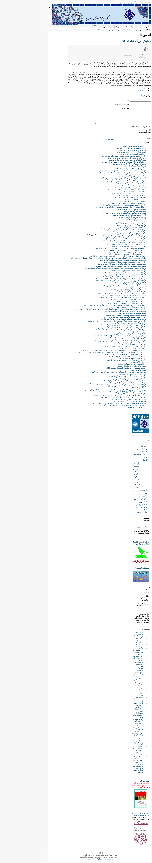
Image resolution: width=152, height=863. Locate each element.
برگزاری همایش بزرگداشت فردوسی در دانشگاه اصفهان (127, 303)
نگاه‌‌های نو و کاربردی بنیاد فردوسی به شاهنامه (130, 187)
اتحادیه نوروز (143, 502)
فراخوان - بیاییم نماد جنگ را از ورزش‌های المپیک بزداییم (127, 376)
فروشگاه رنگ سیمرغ (142, 568)
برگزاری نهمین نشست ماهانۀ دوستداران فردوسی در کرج (126, 242)
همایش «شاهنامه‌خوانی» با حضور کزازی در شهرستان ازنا (127, 382)
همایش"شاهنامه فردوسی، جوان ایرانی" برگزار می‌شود (127, 160)
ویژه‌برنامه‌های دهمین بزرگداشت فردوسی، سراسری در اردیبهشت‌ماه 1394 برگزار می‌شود (115, 389)
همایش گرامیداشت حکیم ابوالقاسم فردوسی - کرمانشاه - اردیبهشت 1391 (121, 293)
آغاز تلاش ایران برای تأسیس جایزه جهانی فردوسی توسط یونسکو (124, 178)
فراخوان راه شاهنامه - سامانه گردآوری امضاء (130, 378)
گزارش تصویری (137, 483)
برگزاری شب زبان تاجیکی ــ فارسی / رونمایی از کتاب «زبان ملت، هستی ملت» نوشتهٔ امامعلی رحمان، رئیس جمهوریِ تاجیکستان (137, 736)
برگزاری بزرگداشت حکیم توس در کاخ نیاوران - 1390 (128, 225)
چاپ (145, 48)
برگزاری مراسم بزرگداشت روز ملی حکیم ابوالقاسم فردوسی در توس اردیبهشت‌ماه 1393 (115, 384)
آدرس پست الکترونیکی (122, 104)
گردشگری (143, 490)
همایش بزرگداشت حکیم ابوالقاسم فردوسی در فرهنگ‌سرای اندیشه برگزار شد (120, 329)
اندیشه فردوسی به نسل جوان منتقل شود (132, 313)
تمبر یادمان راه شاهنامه (138, 388)
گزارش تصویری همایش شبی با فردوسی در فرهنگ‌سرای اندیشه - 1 (123, 325)
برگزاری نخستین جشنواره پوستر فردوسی (132, 358)
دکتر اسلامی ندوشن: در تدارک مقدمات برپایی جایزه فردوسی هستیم (123, 240)
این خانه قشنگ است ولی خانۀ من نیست (138, 685)
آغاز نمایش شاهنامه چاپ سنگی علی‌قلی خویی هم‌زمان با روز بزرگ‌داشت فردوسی (118, 403)
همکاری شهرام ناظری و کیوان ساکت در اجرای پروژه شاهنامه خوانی (123, 181)
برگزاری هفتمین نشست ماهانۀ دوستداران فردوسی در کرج (126, 236)
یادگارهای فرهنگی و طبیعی (140, 508)
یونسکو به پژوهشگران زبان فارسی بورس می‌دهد (129, 164)
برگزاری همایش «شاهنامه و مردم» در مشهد (131, 301)
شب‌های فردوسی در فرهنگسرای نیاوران (132, 217)
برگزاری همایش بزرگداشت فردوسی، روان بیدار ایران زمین (126, 360)
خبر (138, 479)
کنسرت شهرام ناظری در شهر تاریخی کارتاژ (131, 195)
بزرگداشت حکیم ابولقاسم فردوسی (134, 146)
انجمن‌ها (119, 30)
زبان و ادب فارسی (141, 448)
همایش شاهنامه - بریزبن (138, 370)
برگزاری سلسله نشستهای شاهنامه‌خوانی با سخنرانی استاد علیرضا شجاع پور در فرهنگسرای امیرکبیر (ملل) (110, 352)
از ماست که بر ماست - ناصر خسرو (138, 676)
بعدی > (142, 90)
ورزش (137, 487)
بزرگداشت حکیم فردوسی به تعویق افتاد (132, 154)
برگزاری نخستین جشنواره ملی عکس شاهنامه (130, 393)
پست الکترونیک (145, 50)
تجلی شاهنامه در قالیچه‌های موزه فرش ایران (131, 150)
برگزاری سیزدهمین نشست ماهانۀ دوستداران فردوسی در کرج (125, 262)
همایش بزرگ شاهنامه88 (136, 41)
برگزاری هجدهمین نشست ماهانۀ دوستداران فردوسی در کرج (125, 354)
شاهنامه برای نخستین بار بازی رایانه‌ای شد (132, 201)
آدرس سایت (125, 108)
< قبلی (142, 88)
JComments (109, 140)
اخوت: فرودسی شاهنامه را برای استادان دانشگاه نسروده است (125, 311)
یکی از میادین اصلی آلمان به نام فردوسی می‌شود (129, 215)
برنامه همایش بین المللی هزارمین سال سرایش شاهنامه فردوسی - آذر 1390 (120, 248)
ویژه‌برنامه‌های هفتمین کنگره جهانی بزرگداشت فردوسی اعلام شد (124, 295)
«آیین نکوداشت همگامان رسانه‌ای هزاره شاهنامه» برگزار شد (125, 254)
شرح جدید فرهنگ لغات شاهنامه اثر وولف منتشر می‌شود (127, 189)
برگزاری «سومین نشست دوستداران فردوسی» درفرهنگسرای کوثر (123, 205)
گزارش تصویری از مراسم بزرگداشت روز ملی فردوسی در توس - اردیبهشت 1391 (118, 340)
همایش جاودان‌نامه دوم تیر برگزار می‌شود (132, 183)
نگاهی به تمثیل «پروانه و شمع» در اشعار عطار (138, 705)
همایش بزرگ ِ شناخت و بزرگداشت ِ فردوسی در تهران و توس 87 (124, 213)
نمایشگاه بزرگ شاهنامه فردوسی (135, 166)
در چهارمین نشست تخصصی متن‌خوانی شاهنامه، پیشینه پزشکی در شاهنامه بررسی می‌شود (115, 268)
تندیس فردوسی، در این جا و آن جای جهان (132, 209)
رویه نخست (134, 30)
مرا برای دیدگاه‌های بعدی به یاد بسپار (136, 126)
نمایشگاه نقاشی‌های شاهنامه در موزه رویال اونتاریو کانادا (127, 338)
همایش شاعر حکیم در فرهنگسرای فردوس (131, 366)
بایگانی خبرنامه (142, 512)
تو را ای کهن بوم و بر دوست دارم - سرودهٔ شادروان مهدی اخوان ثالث (137, 660)
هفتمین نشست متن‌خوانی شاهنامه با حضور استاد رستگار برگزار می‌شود (122, 276)
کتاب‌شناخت (143, 496)
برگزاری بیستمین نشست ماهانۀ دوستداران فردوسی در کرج (126, 356)
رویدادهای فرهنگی (136, 470)
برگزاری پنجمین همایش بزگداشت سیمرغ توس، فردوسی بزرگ (125, 317)
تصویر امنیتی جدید (145, 132)
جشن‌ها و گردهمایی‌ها (140, 499)
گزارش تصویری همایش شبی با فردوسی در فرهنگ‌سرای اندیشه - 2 (123, 327)
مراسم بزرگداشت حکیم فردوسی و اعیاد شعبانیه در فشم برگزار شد (123, 405)
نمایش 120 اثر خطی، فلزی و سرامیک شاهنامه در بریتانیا (127, 158)
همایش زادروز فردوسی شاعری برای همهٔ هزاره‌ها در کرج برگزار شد (123, 229)
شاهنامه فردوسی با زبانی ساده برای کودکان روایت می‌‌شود (126, 315)
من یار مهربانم (145, 781)
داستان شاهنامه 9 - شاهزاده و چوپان (138, 634)
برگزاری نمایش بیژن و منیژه (136, 407)
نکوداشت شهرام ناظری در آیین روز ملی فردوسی (129, 401)
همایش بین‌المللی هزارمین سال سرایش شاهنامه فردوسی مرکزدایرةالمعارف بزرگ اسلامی (115, 234)
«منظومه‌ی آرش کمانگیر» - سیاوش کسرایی (137, 640)
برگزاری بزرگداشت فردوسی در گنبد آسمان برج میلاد (128, 299)
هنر (146, 493)
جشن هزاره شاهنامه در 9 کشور (135, 199)
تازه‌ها (126, 30)
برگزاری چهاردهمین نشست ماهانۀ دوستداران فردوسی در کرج (125, 272)
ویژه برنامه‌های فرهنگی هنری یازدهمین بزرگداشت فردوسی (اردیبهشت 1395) (120, 395)
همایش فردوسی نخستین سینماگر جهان (133, 185)
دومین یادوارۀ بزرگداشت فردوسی (134, 211)
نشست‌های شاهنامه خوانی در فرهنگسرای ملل (130, 342)
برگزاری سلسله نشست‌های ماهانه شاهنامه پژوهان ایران (127, 386)
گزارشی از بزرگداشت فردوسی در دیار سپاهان (130, 233)
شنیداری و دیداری (141, 504)
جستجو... (146, 518)
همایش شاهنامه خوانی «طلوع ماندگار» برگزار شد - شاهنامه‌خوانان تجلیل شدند (119, 391)
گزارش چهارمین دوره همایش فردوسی (133, 227)
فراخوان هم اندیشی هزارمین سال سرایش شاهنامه (129, 246)
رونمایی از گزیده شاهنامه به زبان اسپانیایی (132, 284)
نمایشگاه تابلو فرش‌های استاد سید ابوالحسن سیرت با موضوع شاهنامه (122, 170)
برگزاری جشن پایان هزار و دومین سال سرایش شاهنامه (127, 282)
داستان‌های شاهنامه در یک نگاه (138, 699)
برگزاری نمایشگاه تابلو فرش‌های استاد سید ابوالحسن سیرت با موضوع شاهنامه (119, 172)
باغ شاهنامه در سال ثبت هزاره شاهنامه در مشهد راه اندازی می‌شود (123, 162)
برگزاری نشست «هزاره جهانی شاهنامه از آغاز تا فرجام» (127, 252)
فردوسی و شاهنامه (140, 454)
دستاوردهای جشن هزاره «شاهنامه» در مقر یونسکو (129, 168)
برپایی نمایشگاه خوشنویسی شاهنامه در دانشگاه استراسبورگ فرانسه (123, 285)
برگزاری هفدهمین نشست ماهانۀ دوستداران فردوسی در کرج (125, 346)
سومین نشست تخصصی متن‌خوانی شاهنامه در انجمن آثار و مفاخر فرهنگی (121, 266)
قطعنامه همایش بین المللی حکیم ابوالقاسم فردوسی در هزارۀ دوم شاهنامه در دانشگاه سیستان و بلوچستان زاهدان (107, 258)
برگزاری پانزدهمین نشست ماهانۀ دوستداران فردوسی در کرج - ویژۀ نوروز (121, 280)
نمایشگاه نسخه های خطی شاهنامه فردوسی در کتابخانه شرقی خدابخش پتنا (121, 207)
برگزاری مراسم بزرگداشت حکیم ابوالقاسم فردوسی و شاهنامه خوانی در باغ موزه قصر (116, 397)
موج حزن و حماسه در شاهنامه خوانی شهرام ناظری (128, 193)
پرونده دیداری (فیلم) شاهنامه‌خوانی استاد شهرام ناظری (127, 337)
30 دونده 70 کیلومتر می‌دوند (136, 362)
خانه (145, 443)
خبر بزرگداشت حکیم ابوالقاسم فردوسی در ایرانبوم (129, 399)
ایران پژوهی (143, 446)
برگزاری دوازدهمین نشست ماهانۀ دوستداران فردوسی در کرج (125, 250)
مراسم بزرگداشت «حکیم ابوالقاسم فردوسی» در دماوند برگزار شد (123, 319)
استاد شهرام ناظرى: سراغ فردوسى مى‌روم (131, 374)
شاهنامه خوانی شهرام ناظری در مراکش (132, 176)
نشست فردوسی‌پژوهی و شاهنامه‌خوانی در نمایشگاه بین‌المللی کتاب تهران (121, 289)
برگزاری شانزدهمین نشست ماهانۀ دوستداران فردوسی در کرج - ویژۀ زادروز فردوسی (117, 321)
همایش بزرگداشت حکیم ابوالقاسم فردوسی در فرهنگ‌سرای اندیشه (123, 297)
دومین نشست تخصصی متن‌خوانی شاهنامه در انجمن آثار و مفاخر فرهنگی (121, 264)
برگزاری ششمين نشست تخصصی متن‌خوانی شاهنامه (128, 274)
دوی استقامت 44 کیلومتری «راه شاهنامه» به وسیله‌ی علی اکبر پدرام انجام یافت (119, 372)
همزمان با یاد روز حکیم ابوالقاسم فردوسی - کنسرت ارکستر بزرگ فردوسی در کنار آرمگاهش (114, 305)
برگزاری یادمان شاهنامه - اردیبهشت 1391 (132, 291)
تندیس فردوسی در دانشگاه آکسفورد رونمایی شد (130, 197)
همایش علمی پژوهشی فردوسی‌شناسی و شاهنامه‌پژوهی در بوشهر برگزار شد (120, 335)
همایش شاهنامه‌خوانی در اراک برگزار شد (132, 348)
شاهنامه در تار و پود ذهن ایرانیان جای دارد (132, 174)
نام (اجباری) (126, 100)
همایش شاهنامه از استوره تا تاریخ (135, 191)
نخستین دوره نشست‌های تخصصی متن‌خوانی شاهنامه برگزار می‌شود (123, 260)
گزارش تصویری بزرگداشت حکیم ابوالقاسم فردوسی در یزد (126, 231)
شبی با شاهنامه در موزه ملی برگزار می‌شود (131, 148)
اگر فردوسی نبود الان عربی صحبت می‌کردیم (131, 333)
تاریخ (145, 457)
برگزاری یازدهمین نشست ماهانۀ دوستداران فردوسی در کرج (125, 244)
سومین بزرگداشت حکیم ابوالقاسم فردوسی (131, 152)
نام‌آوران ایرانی (142, 451)
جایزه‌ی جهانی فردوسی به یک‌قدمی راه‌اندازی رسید (129, 203)
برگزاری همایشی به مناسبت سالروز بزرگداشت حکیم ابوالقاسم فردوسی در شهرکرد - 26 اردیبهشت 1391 (110, 309)
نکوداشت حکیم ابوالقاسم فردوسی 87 (133, 219)
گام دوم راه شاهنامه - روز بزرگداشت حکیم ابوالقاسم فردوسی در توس (122, 380)
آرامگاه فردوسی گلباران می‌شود (135, 287)
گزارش (136, 474)
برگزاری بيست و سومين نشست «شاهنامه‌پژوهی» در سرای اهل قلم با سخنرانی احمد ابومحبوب (114, 350)
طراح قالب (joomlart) (94, 859)
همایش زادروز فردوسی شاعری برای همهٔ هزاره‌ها (129, 223)
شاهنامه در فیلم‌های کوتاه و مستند (134, 331)
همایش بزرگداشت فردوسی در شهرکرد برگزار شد (129, 323)
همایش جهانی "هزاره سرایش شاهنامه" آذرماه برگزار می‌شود (125, 180)
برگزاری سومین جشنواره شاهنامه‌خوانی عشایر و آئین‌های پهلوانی (124, 156)
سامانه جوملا (109, 859)
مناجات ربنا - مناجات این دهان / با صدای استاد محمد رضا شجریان (137, 750)
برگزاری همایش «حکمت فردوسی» (134, 344)
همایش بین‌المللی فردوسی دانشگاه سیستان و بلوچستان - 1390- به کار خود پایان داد (118, 256)
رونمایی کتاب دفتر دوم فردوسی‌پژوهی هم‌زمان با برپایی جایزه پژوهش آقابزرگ (119, 278)
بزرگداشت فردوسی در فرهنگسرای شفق (132, 364)
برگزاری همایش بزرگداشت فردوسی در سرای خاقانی (128, 307)
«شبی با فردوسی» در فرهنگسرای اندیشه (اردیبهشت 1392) (126, 368)
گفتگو (137, 476)
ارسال (149, 138)
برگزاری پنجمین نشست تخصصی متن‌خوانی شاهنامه (128, 270)
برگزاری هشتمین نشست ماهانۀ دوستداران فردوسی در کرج (126, 238)
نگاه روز (136, 463)
